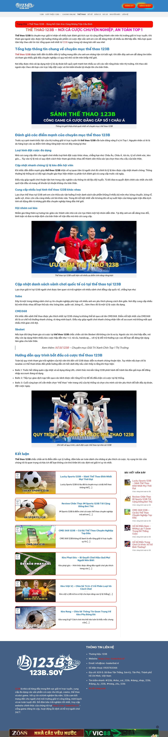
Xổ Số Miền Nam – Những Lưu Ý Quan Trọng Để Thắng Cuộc (141, 530)
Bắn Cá (97, 14)
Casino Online (68, 14)
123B (42, 14)
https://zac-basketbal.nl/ (65, 705)
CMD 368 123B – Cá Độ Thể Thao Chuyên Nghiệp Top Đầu (86, 532)
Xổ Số (90, 14)
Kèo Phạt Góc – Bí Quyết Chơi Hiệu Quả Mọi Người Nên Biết (86, 559)
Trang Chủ (22, 24)
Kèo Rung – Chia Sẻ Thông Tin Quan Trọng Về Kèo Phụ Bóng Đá (86, 613)
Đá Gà (105, 14)
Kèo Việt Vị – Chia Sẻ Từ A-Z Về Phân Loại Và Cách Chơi (86, 587)
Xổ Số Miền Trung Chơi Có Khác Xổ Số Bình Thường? (142, 544)
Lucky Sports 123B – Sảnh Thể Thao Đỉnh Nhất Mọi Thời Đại (86, 478)
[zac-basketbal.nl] (28, 6)
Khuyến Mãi (115, 14)
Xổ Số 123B (62, 347)
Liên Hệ (125, 14)
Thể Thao (81, 14)
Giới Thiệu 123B (52, 14)
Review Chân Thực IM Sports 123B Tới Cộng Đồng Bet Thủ (86, 505)
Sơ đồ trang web (97, 688)
